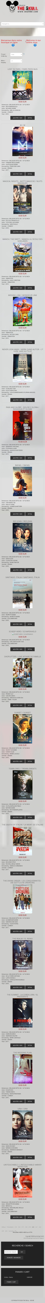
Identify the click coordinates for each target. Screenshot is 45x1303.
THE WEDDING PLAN (22, 1052)
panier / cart (11, 1282)
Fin (15, 1231)
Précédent (10, 1227)
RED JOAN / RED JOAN (22, 521)
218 (26, 1227)
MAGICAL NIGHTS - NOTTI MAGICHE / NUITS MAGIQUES (22, 182)
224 (6, 1231)
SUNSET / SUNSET (22, 712)
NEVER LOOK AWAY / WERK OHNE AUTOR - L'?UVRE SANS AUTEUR (22, 350)
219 (29, 1227)
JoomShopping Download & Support (34, 1238)
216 (19, 1227)
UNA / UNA (23, 1108)
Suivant (11, 1231)
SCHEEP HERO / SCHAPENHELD (22, 631)
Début (4, 1227)
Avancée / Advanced (14, 1258)
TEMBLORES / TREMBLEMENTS (22, 768)
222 (40, 1227)
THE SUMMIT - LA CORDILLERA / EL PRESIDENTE (22, 995)
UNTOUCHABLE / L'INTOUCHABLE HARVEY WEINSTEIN (23, 1165)
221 (36, 1227)
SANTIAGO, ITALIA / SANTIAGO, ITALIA (23, 577)
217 (23, 1227)
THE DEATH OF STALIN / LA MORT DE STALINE (22, 824)
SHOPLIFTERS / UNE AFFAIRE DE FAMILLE (22, 656)
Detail (30, 118)
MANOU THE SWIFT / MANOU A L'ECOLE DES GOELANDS (22, 240)
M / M (22, 125)
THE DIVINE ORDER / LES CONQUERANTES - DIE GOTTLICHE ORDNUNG (22, 881)
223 (3, 1231)
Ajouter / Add (17, 118)
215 (16, 1227)
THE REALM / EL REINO (22, 938)
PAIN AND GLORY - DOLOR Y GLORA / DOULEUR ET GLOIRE (22, 408)
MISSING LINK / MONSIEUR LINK (22, 295)
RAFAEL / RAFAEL (22, 465)
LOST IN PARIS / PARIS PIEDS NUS (22, 69)
